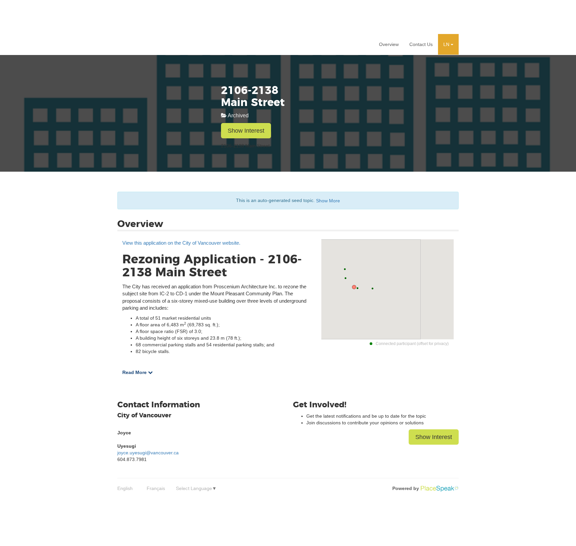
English (125, 488)
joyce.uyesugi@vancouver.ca (148, 452)
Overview (389, 44)
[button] (448, 44)
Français (156, 488)
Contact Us (421, 44)
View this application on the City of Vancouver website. (181, 243)
